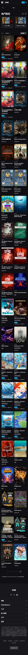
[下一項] (26, 14)
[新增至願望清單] (12, 36)
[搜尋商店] (2, 7)
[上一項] (23, 14)
